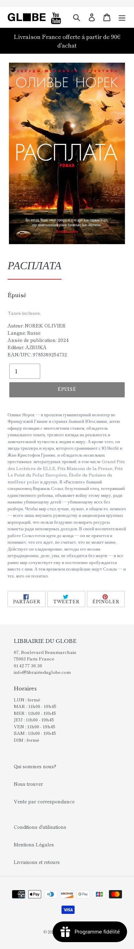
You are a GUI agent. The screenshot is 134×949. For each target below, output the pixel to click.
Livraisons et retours (37, 861)
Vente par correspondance (44, 801)
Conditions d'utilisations (40, 826)
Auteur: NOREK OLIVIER (37, 325)
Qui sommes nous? (35, 766)
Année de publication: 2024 (38, 339)
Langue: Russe (24, 332)
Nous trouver (28, 783)
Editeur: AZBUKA (27, 347)
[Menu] (122, 17)
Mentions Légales (34, 844)
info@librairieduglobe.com (42, 672)
